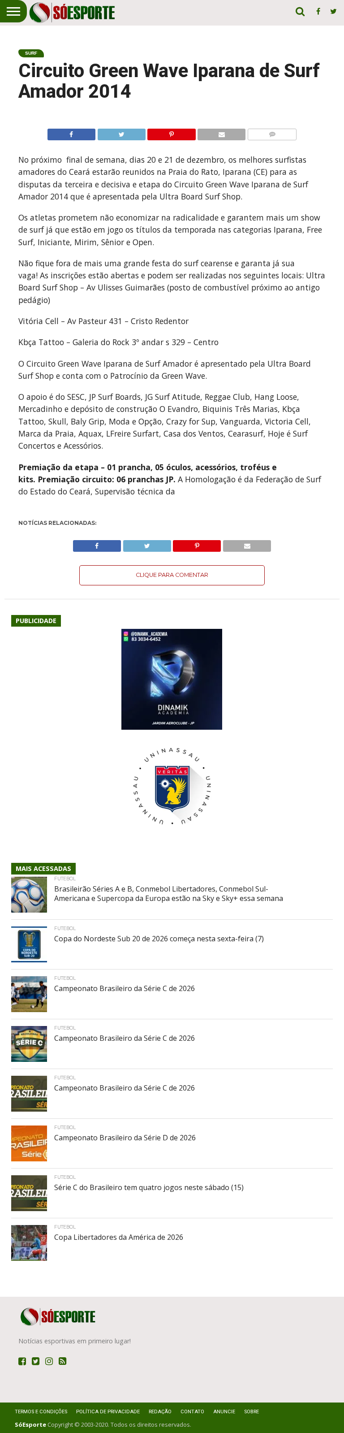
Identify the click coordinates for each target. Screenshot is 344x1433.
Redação (160, 1412)
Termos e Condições (41, 1412)
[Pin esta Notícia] (171, 132)
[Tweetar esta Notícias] (121, 132)
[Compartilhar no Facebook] (71, 132)
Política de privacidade (108, 1412)
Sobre (251, 1412)
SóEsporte (30, 1424)
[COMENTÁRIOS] (272, 132)
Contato (192, 1412)
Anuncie (224, 1412)
